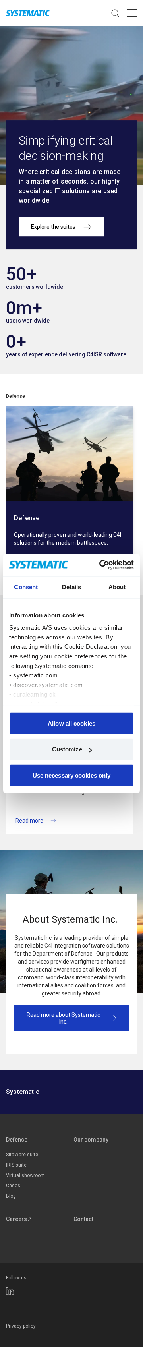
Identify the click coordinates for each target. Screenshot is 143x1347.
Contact (83, 1219)
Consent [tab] (26, 586)
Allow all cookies (71, 723)
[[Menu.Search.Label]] (115, 13)
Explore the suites (53, 227)
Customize (67, 749)
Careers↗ (19, 1219)
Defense (15, 396)
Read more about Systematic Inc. (63, 1018)
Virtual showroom (25, 1175)
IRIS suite (16, 1165)
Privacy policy (21, 1326)
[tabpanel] (69, 488)
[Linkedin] (10, 1291)
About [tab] (117, 586)
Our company (90, 1139)
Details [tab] (71, 586)
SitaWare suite (22, 1154)
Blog (11, 1196)
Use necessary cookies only (72, 775)
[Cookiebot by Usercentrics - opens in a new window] (101, 565)
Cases (13, 1185)
